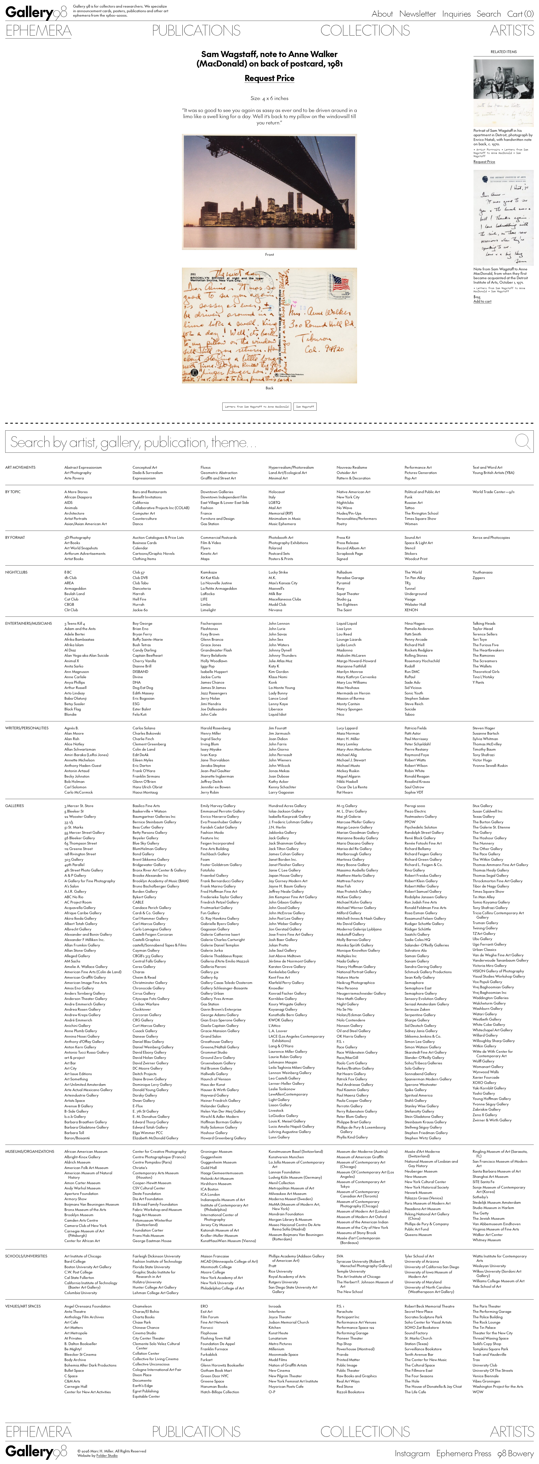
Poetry (342, 523)
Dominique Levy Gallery (152, 1084)
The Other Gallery (488, 848)
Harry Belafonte (214, 655)
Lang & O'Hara (281, 1045)
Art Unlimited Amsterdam (85, 1084)
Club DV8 (140, 577)
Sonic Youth (414, 692)
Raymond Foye (417, 754)
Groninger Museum (216, 1151)
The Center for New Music (426, 1359)
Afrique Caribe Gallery (82, 912)
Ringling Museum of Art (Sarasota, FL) (500, 1153)
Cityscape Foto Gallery (151, 998)
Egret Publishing (146, 1390)
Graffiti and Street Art (218, 477)
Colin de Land (144, 749)
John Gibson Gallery (285, 902)
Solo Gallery (415, 1068)
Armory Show (75, 1198)
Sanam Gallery (417, 961)
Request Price (270, 77)
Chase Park (142, 1322)
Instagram (412, 1453)
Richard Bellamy (418, 848)
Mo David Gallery (351, 923)
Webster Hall (415, 604)
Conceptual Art (145, 467)
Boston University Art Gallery (87, 1266)
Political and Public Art (422, 491)
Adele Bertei (74, 634)
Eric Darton (142, 765)
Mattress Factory (350, 880)
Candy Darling (144, 650)
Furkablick (209, 1354)
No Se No (344, 1009)
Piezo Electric (415, 811)
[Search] (269, 445)
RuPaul (410, 676)
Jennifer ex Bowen (216, 786)
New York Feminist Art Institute (293, 1381)
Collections (365, 30)
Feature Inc (210, 837)
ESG (136, 703)
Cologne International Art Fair (157, 1369)
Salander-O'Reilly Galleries (427, 945)
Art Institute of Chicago (82, 1255)
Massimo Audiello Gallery (357, 870)
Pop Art (410, 477)
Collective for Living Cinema (155, 1358)
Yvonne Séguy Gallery (491, 1103)
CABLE (138, 902)
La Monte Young (282, 687)
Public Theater (348, 1370)
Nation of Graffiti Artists (288, 1365)
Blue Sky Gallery (146, 843)
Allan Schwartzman (80, 749)
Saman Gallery (417, 955)
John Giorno (279, 749)
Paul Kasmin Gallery (353, 1089)
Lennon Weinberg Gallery (290, 1072)
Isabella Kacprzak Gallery (290, 816)
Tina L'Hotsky (483, 676)
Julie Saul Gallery (282, 950)
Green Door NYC (215, 1375)
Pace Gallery (347, 1046)
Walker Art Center (488, 1234)
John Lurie (277, 628)
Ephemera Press (463, 1453)
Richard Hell (414, 644)
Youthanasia (482, 572)
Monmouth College (216, 1266)
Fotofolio (208, 870)
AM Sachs (72, 961)
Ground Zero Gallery (218, 1057)
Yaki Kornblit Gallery (489, 1087)
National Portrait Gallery (356, 971)
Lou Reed (344, 634)
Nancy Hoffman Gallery (356, 966)
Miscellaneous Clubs (285, 599)
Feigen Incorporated (217, 843)
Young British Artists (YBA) (493, 472)
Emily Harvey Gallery (218, 805)
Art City (70, 1068)
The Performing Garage (492, 1311)
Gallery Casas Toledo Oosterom (226, 982)
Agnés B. (71, 727)
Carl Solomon (75, 786)
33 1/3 (68, 821)
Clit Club (71, 609)
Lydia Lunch (346, 644)
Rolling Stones (416, 655)
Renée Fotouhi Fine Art (423, 843)
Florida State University (151, 1266)
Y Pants (478, 682)
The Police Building (488, 1316)
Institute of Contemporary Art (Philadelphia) (224, 1207)
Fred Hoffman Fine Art (219, 891)
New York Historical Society (427, 1187)
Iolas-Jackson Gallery (286, 811)
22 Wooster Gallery (80, 816)
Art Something (76, 1078)
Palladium (344, 572)
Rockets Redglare (419, 650)
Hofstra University (147, 1281)
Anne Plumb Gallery (80, 1030)
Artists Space (74, 1100)
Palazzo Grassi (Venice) (424, 1197)
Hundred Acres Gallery (287, 805)
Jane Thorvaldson (215, 759)
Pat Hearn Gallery (351, 1073)
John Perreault (280, 754)
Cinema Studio (144, 1332)
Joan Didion (278, 738)
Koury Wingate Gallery (287, 1003)
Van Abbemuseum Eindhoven (497, 1223)
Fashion (207, 507)
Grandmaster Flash (216, 650)
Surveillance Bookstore (423, 1348)
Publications (196, 30)
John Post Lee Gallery (286, 918)
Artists (512, 30)
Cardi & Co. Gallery (149, 912)
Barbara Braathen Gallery (85, 1121)
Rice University (280, 1271)
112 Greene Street (78, 848)
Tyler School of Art (419, 1255)
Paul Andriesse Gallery (355, 1084)
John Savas (278, 634)
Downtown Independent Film (224, 496)
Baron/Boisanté (77, 1137)
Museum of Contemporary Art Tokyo (361, 1184)
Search (489, 13)
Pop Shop (344, 1343)
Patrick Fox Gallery (352, 1078)
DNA (137, 682)
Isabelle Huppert (214, 671)
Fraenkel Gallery (214, 875)
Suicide (410, 708)
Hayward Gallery (215, 1095)
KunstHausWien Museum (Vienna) (228, 1240)
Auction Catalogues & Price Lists (158, 537)
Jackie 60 (140, 609)
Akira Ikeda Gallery (80, 918)
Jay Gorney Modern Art (288, 880)
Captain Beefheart (148, 655)
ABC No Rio (73, 896)
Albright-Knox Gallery (82, 1156)
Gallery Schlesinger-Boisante (224, 987)
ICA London (210, 1194)
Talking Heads (484, 623)
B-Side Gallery (76, 1111)
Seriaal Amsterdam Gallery (427, 1003)
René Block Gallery (420, 837)
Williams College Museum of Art (498, 1280)
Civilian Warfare (146, 1003)
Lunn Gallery (279, 1137)
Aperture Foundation (81, 1193)
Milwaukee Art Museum (288, 1193)
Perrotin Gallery (350, 1105)
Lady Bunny (278, 692)
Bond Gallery (143, 853)
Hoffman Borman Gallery (221, 1121)
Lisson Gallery (280, 1104)
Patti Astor (413, 733)
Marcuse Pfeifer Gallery (356, 821)
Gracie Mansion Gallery (220, 1030)
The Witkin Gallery (488, 859)
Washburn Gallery (488, 1008)
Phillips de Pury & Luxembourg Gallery (361, 1129)
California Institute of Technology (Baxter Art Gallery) (90, 1285)
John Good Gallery (284, 907)
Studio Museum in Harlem (493, 1207)
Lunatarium (278, 1338)
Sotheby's (480, 1196)
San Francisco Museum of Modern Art (500, 1163)
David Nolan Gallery (149, 1057)
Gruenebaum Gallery (218, 1062)
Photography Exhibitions (288, 542)
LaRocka (208, 593)
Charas (138, 971)
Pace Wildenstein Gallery (357, 1052)
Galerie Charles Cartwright (223, 939)
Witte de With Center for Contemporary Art (493, 1053)
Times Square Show (420, 518)
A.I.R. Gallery (75, 891)
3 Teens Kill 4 (74, 623)
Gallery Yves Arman (217, 998)
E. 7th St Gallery (146, 1111)
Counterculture (145, 518)
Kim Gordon (279, 671)
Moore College (213, 1271)
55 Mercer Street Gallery (84, 832)
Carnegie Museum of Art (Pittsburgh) (84, 1233)
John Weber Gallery (285, 923)
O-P (272, 1391)
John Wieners (280, 759)
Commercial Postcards (219, 537)
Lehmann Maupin (283, 1062)
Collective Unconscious (151, 1364)
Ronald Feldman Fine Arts (425, 907)
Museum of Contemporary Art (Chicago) (361, 1164)
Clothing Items (144, 558)
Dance (138, 523)
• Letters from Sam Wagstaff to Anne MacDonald (501, 151)
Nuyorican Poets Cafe (286, 1386)
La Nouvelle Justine (216, 582)
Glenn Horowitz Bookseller (222, 1365)
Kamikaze (209, 572)
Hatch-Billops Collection (220, 1391)
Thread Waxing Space (491, 1338)
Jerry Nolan (210, 698)
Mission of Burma (350, 698)
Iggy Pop (208, 666)
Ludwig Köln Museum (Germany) (295, 1177)
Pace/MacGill (347, 1057)
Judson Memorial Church (289, 1322)
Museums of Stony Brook (356, 1232)
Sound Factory (416, 1332)
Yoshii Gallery (484, 1093)
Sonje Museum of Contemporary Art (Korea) (499, 1189)
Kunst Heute (278, 1332)
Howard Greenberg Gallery (223, 1137)
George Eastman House (152, 1240)
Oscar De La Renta (352, 786)
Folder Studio (107, 1455)
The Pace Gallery (486, 853)
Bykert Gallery (144, 896)
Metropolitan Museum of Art (291, 1187)
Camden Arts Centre (81, 1220)
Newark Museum (418, 1192)
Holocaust (277, 491)
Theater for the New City (493, 1332)
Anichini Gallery (77, 1025)
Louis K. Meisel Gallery (287, 1121)
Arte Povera (74, 477)
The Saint (344, 609)
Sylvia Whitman (485, 738)
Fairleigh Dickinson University (156, 1255)
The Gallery (482, 832)
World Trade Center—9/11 (493, 491)
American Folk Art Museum (86, 1167)
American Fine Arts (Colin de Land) (92, 971)
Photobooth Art (281, 537)
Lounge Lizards (349, 639)
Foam (205, 859)
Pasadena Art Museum (423, 1208)
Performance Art (418, 467)
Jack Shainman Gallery (287, 843)
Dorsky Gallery (145, 1095)
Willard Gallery (485, 1035)
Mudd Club (277, 604)
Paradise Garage (350, 577)
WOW (478, 1391)
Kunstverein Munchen (286, 1156)
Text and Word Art (487, 467)
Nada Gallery (348, 961)
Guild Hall (209, 1167)
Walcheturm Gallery (489, 1003)
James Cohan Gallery (286, 853)
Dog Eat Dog (143, 687)
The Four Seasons (419, 1375)
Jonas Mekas (279, 770)
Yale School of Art (487, 1286)
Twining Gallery (485, 927)
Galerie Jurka (212, 950)
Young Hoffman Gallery (492, 1098)
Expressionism (144, 477)
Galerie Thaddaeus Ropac (222, 955)
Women (411, 523)
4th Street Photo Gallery (83, 870)
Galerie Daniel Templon (220, 945)
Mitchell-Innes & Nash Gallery (361, 918)
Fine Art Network (214, 1322)
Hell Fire (139, 599)
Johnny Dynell (280, 650)
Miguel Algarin (348, 776)
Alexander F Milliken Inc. (84, 939)
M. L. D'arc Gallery (352, 811)
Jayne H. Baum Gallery (287, 886)
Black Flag (72, 708)
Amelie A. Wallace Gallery (86, 966)
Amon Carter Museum (82, 1182)
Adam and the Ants (80, 628)
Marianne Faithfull (351, 666)
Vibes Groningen (486, 1381)
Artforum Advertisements (84, 553)
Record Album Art (351, 547)
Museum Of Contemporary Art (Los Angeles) (365, 1174)
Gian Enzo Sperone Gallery (223, 1019)
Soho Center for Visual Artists (428, 1322)
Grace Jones (211, 644)
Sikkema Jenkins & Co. (423, 1036)
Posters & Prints (281, 558)
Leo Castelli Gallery (284, 1078)
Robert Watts (415, 759)
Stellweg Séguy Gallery (423, 1127)
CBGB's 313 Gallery (148, 955)
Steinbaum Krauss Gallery (426, 1121)
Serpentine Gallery (420, 1014)
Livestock (276, 1110)
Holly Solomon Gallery (219, 1127)
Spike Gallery (416, 1089)
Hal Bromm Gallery (216, 1068)
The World (413, 572)
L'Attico (274, 1025)
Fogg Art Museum (147, 1214)
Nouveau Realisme (352, 467)
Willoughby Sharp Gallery (494, 1040)
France (206, 513)
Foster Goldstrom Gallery (221, 864)
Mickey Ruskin (348, 770)
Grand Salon (211, 1036)
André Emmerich (78, 1019)
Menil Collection (282, 1182)
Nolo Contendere (351, 1019)
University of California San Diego (432, 1266)
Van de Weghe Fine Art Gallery (498, 954)
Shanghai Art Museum (490, 1176)
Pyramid (343, 582)
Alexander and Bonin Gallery (88, 934)
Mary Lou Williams (352, 682)
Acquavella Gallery (80, 907)
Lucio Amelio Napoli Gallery (291, 1126)
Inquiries (456, 13)
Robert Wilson (416, 765)
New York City (348, 496)
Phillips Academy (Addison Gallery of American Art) (296, 1258)
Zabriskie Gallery (487, 1109)
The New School (350, 1291)
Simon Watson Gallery (423, 1046)
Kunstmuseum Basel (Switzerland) (296, 1151)
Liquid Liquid (347, 623)
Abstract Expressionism (83, 467)
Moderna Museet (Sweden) (291, 1198)
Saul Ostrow (414, 786)
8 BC (68, 572)
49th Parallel (74, 864)
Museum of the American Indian (362, 1221)
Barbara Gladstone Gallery (86, 1127)
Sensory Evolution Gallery (426, 998)
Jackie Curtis (211, 676)
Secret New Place (419, 1311)
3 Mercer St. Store (78, 805)
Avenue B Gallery (78, 1105)
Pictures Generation (421, 472)
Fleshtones (209, 628)
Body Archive (75, 1359)
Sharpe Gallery (417, 1019)
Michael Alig (347, 754)
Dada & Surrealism (148, 472)
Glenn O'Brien (144, 781)
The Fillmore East (418, 1370)
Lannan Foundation (284, 1171)
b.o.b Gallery (75, 1116)
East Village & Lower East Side (225, 502)
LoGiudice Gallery (283, 1115)
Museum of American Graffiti (360, 1156)
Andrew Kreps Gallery (82, 1014)
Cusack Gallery (145, 1030)
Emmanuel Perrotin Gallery (223, 811)
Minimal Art (278, 477)
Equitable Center (146, 1396)
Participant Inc (348, 1316)
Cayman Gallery (146, 950)
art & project (74, 1057)
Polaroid (275, 547)
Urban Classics (484, 949)
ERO (204, 1306)
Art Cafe (71, 1322)
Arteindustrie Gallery (81, 1095)
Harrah (139, 593)
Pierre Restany (416, 749)
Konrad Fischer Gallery (287, 993)
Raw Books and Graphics (357, 1375)
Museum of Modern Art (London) (363, 1211)
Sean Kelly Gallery (420, 977)
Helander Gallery (215, 1105)
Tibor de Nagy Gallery (491, 886)
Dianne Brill (142, 666)
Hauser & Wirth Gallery (220, 1089)
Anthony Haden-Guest (82, 765)
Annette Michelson (79, 759)
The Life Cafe (415, 1391)
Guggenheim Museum (219, 1162)
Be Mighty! (73, 1348)
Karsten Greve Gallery (287, 966)
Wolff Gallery (483, 1061)
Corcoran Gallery (147, 1014)
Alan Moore (74, 733)
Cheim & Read (144, 977)
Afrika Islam (74, 644)
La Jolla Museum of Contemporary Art (296, 1164)
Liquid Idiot (277, 714)
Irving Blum (210, 743)
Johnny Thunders (282, 655)
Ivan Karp (209, 754)
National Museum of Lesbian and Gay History (431, 1163)
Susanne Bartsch (486, 733)
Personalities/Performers (357, 518)
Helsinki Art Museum (217, 1178)
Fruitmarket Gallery (217, 907)
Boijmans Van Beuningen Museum (91, 1204)
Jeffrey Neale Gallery (286, 891)
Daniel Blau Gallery (148, 1041)
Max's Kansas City (283, 582)
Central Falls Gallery (149, 961)
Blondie (70, 714)
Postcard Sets (279, 553)
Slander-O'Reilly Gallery (424, 1057)
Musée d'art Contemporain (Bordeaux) (358, 1240)
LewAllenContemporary (288, 1094)
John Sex (276, 639)
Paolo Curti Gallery (352, 1062)
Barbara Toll (74, 1132)
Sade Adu (412, 682)
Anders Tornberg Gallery (84, 993)
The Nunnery (483, 843)
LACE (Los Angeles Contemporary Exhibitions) (296, 1038)
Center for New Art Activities (87, 1391)
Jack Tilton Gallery (284, 848)
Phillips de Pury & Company (427, 1223)
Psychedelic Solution (421, 827)
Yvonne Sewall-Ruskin (490, 765)
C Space (71, 1375)
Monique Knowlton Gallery (358, 950)
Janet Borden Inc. (283, 859)
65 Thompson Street (80, 843)
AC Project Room (78, 902)
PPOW (410, 821)
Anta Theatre (75, 1311)
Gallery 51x (210, 971)
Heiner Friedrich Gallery (220, 1100)
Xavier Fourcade (486, 1077)
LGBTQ (274, 502)
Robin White (415, 770)
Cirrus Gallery (144, 993)
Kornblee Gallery (283, 998)
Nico (340, 714)
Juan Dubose (279, 776)
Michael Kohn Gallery (354, 902)
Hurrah (138, 604)
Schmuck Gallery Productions (428, 971)
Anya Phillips (74, 682)
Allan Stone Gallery (80, 950)
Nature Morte (348, 977)
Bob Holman (74, 781)
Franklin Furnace (214, 1348)
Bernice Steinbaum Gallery (154, 821)
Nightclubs (345, 502)
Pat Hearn (345, 792)
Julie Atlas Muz (280, 660)
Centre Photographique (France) (159, 1156)
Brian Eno (140, 628)
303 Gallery (73, 859)
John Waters (279, 644)
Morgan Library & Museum (290, 1219)
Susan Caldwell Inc (488, 811)
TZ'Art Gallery (484, 933)
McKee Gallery (349, 896)
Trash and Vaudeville (489, 1354)
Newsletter (417, 13)
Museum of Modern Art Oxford (362, 1216)
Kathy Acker (279, 781)
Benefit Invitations (147, 496)
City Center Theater (149, 1338)
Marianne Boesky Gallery (357, 837)
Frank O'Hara (144, 770)
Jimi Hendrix (211, 703)
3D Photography (77, 537)
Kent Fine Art (279, 977)
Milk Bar (275, 593)
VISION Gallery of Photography (498, 970)
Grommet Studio (214, 1052)
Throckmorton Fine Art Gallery (498, 880)
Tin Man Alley (484, 896)
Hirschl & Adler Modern (220, 1116)
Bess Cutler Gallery (148, 827)
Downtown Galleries (217, 491)
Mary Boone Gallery (353, 864)
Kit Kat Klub (210, 577)
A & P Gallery (75, 875)
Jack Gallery (279, 837)
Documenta (142, 1380)
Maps (205, 558)
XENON (411, 609)
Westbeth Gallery (487, 1019)
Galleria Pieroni (213, 966)
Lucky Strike (278, 572)
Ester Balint (142, 708)
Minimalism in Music (285, 518)
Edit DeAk (141, 754)
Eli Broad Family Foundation (155, 1204)
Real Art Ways (348, 1381)
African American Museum (86, 1151)
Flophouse (209, 1332)
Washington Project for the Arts (498, 1386)
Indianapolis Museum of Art (223, 1199)
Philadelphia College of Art (222, 1288)
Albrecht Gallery (77, 929)
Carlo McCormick (78, 792)
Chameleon (142, 1306)
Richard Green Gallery (423, 859)
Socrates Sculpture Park (423, 1316)
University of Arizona (422, 1261)
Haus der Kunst (213, 1084)
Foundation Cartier (148, 1230)
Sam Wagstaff (305, 406)
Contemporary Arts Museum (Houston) (156, 1175)
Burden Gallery (145, 891)
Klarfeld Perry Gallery (286, 982)
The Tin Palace (484, 1327)
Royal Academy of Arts (287, 1276)
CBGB (69, 604)
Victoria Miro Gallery (490, 965)
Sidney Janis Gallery (421, 1030)
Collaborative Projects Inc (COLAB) (161, 507)
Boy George (142, 623)
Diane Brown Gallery (150, 1078)
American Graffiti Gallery (85, 977)
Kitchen (275, 1327)
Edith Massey (143, 692)
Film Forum (210, 1316)
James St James (213, 687)
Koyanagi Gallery (283, 1009)
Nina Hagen (415, 623)
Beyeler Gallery (145, 837)
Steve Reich (414, 703)
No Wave (344, 507)
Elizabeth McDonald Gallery (155, 1137)
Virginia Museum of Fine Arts (496, 1229)
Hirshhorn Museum (216, 1183)
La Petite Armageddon (219, 588)
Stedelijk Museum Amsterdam (497, 1202)
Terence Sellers (485, 634)
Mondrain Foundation (286, 1213)
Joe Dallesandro (214, 708)
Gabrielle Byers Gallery (220, 923)
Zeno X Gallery (485, 1114)
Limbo (206, 604)
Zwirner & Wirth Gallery (492, 1119)
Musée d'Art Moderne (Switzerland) (422, 1153)
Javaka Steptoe (213, 765)
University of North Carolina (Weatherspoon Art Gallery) (429, 1289)
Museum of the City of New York (362, 1227)
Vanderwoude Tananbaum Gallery (500, 960)
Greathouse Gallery (217, 1041)
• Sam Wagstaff (498, 291)
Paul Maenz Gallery (352, 1095)
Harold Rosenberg (216, 727)
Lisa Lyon (344, 628)
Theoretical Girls (486, 671)
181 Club (70, 577)
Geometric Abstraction (219, 472)
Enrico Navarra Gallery (220, 816)
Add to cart (482, 301)
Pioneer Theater (350, 1338)
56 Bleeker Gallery (79, 837)
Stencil (410, 547)
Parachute (345, 1311)
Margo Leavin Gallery (354, 827)
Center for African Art (82, 1240)
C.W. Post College (78, 1271)
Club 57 (139, 572)
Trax (476, 1359)
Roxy (341, 588)
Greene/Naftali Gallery (220, 1046)
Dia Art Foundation (148, 1198)
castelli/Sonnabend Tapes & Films (160, 945)
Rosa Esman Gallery (421, 912)
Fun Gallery (210, 912)
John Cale (209, 714)
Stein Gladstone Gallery (424, 1116)
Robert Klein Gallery (421, 880)
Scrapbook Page (350, 553)
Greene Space (212, 1381)
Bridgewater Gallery (149, 864)
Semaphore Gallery (421, 993)
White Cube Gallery (489, 1024)
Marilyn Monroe (350, 671)
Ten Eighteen (347, 604)
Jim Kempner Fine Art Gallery (293, 896)
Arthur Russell (75, 687)
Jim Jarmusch (279, 733)
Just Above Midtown (285, 955)
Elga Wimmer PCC (148, 1132)
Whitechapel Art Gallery (492, 1029)
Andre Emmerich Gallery (84, 1003)
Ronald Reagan (417, 776)
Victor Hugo (482, 759)
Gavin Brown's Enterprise (221, 1009)
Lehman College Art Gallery (156, 1292)
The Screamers (485, 660)
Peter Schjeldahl (418, 743)
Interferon (277, 1311)
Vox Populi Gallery (487, 981)
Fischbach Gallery (215, 853)
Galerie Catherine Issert (220, 934)
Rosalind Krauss (417, 781)
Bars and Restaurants (150, 491)
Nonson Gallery (350, 1025)
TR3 (408, 582)
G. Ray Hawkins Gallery (220, 918)
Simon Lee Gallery (420, 1041)
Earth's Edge (143, 1385)
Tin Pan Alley (415, 577)
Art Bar (70, 1062)
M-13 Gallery (347, 805)
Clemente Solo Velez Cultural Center (156, 1346)
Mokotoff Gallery (350, 934)
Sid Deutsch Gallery (420, 1025)
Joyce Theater (280, 1316)
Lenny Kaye (278, 703)
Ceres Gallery (144, 966)
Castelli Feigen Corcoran (153, 934)
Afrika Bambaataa (79, 639)
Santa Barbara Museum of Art (497, 1171)
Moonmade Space (283, 1354)
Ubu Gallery (482, 938)
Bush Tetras (142, 644)
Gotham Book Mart (216, 1370)
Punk (408, 496)
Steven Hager (484, 727)
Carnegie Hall (75, 1386)
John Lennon (279, 623)
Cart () (520, 13)
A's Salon (71, 886)
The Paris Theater (487, 1306)
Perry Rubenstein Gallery (357, 1111)
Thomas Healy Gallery (491, 870)
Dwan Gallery (144, 1100)
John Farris (278, 743)
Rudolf (410, 666)
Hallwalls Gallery (214, 1073)
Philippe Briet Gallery (354, 1121)
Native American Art (353, 491)
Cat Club (71, 599)
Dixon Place (142, 1374)
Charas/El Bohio (146, 1311)
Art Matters (73, 1327)
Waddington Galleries (490, 997)
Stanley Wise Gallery (422, 1105)
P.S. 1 (340, 1041)
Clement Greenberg (149, 743)
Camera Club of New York (85, 1225)
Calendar (140, 547)
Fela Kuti (140, 714)
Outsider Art (347, 472)
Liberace (276, 708)
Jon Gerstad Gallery (285, 929)
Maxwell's (276, 588)
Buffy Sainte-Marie (148, 639)
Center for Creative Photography (159, 1151)
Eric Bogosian (144, 698)
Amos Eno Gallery (79, 987)
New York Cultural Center (425, 1181)
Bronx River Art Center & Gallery (159, 870)
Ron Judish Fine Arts (421, 902)
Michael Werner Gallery (356, 907)
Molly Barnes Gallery (354, 939)
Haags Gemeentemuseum (222, 1172)
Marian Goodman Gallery (358, 832)
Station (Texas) (416, 1343)
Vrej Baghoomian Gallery (493, 986)
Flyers (205, 547)
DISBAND (140, 671)
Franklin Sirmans (146, 776)
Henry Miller (211, 733)
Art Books (72, 542)
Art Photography (77, 472)
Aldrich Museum (77, 1162)
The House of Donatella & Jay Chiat (433, 1386)
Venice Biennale (486, 1375)
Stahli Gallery (416, 1100)
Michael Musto (348, 765)
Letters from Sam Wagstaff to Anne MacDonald (256, 406)
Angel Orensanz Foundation (87, 1306)
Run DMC (412, 671)
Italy (272, 496)
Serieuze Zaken (417, 1009)
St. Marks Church (418, 1338)
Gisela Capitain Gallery (220, 1025)
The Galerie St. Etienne (491, 827)
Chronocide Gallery (149, 987)
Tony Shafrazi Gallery (490, 907)
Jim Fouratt (278, 727)
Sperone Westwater (421, 1084)
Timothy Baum (484, 749)
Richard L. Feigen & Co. (424, 864)
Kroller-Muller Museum (219, 1235)
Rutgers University (283, 1281)
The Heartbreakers (488, 650)
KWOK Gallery (281, 1019)
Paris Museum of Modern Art (428, 1203)
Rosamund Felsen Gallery (425, 918)
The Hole (412, 1381)
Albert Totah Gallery (80, 923)
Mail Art (275, 507)
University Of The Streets (493, 1370)
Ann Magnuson (76, 671)
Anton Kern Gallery (80, 1046)
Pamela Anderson (419, 628)
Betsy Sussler (74, 703)
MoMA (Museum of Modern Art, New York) (294, 1206)
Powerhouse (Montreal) (356, 1348)
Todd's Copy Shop (487, 1343)
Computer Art (144, 513)
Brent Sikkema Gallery (151, 859)
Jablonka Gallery (282, 832)
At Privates (73, 1338)
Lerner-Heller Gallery (286, 1083)
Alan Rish (71, 738)
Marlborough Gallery (354, 853)
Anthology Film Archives (84, 1316)
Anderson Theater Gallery (85, 998)
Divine (138, 676)
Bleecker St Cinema (80, 1354)
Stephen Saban (417, 698)
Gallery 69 (209, 977)
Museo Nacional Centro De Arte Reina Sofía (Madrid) (295, 1227)
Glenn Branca (212, 639)
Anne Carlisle (75, 676)
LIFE (204, 599)
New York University (217, 1282)
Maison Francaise (215, 1255)
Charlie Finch (143, 738)
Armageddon (75, 588)
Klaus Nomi (278, 676)
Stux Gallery (482, 805)
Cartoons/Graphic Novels (154, 553)
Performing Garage (352, 1332)
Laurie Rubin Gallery (285, 1056)
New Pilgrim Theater (285, 1375)
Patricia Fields (416, 727)
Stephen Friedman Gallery (426, 1132)
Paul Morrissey (416, 738)
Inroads (275, 1306)
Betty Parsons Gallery (150, 832)
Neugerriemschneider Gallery (361, 993)
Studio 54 (344, 599)
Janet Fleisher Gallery (286, 864)
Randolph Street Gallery (424, 832)
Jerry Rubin (210, 792)
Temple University (351, 1271)
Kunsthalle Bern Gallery (288, 1014)
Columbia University (80, 1292)
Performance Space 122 (355, 1327)
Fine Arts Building (215, 848)
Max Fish (344, 886)
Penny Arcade (416, 639)
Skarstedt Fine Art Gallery (426, 1052)
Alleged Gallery (77, 955)
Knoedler (276, 987)
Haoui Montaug (145, 792)
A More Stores (76, 491)
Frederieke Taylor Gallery (222, 896)
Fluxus (206, 467)
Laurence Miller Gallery (288, 1051)
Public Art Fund (417, 1229)
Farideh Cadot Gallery (219, 827)
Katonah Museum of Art (220, 1230)
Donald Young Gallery (150, 1089)
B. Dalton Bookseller (80, 1343)
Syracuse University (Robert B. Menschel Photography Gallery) (364, 1263)
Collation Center (146, 1353)
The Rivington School (421, 513)
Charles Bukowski (147, 733)
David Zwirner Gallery (150, 1062)
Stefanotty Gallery (419, 1111)
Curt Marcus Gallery (149, 1025)
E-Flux (138, 1105)
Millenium (276, 1348)
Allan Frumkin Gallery (82, 945)
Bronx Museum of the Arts (85, 1209)
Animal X (71, 660)
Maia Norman (348, 733)
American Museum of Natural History (88, 1175)
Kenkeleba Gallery (284, 971)
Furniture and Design (218, 518)
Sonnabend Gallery (420, 1073)
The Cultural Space (420, 1365)
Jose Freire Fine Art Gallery (291, 934)
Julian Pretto (278, 945)
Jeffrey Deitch (212, 781)
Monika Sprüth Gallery (355, 945)
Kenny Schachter (282, 786)
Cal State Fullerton (79, 1277)
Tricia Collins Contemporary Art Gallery (498, 915)
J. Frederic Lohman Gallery (291, 821)
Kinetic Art (209, 553)
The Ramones (484, 655)
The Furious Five (486, 644)
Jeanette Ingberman (217, 776)
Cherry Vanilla (144, 660)
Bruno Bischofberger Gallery (156, 886)
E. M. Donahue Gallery (151, 1116)
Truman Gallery (485, 922)
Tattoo (410, 507)
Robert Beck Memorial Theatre (430, 1306)
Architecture (74, 513)
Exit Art (206, 1311)
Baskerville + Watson (150, 811)
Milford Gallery (349, 912)
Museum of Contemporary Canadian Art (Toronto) (358, 1193)
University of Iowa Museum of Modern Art (428, 1274)
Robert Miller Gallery (422, 886)
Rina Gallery (415, 870)
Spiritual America (418, 1095)
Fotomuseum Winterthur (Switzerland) (152, 1222)
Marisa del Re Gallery (354, 848)
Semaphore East (418, 987)
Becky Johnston (76, 776)
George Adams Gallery (220, 1014)
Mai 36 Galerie (349, 816)
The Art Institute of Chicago (358, 1276)
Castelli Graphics (146, 939)
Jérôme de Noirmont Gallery (292, 961)
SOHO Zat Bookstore (422, 1327)
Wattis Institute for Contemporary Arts (500, 1258)
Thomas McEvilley (487, 743)
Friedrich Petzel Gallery (220, 902)
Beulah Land (74, 593)
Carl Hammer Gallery (150, 918)
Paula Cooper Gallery (354, 1100)
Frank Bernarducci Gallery (222, 880)
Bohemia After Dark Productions (90, 1365)
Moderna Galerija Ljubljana (359, 929)
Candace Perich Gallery (152, 907)
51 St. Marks (73, 827)
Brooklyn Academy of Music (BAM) (161, 880)
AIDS (68, 502)
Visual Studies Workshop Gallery (499, 976)
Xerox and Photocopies (491, 537)
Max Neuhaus (348, 687)
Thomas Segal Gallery (490, 875)
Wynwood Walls (486, 1071)
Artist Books (73, 558)
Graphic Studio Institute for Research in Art (154, 1274)
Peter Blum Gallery (352, 1116)
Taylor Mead (483, 628)
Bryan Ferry (142, 634)
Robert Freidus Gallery (423, 875)
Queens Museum (418, 1234)
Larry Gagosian (281, 792)
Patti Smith (413, 634)
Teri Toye (480, 639)
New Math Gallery (352, 998)
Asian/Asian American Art (85, 523)
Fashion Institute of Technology (157, 1261)
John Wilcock (279, 765)
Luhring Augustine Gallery (290, 1131)
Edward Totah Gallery (150, 1127)
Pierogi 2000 (415, 805)
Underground (416, 593)
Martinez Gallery (350, 859)
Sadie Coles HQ (417, 939)
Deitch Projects (144, 1073)
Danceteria (142, 588)
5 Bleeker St (74, 811)
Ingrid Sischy (211, 738)
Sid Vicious (413, 687)
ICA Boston (210, 1189)
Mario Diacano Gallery (355, 843)
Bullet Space (74, 1370)
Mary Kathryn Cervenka (356, 676)
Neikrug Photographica (356, 982)
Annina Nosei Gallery (82, 1036)
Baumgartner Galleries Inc (154, 816)
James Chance (212, 682)
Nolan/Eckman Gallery (356, 1014)
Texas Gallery (484, 816)
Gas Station (210, 523)
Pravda (342, 1354)
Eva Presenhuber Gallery (221, 821)
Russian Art (414, 502)
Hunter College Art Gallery (154, 1287)
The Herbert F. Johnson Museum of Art (365, 1284)
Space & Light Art (419, 542)
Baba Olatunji (75, 698)
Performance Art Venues (356, 1322)
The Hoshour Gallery (490, 837)
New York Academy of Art (222, 1277)
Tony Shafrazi (484, 754)
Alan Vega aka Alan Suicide (86, 655)
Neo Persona (347, 987)
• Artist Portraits (488, 149)
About (382, 13)
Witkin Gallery (484, 1045)
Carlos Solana (144, 727)
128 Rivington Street (80, 853)
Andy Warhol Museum (82, 1187)
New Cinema (279, 1370)
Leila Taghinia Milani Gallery (292, 1067)
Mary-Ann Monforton (354, 749)
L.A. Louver (278, 1030)
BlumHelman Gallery (150, 848)
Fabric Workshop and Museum (157, 1209)
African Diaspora (78, 496)
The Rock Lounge (486, 1322)
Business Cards (145, 542)
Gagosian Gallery (215, 929)
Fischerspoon (211, 623)
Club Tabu (140, 582)
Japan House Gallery (286, 875)
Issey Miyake (211, 749)
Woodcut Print (416, 558)
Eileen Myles (143, 759)
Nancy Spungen (350, 708)
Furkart (206, 1359)
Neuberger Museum (421, 1171)
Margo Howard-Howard (356, 660)
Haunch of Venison (216, 1078)
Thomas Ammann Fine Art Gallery (500, 864)
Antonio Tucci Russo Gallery (86, 1052)
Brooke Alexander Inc (150, 875)
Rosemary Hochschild (422, 660)
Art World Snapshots (81, 547)
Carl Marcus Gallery (149, 923)
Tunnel (410, 588)
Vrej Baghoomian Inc (490, 992)
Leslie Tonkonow (282, 1088)
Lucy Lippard (347, 727)
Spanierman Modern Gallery (428, 1078)
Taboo (410, 714)
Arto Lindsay (74, 692)
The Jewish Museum (489, 1218)
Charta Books (144, 1316)
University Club (485, 1365)
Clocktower (142, 1009)
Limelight (208, 609)
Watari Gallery (485, 1013)
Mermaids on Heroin (353, 692)
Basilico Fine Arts (146, 805)
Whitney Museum (487, 1239)
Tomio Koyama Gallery (491, 902)
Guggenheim (211, 1156)
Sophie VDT (414, 792)
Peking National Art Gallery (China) (427, 1216)
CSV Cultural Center (149, 1187)
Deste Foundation (147, 1193)
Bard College (75, 1261)
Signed (342, 558)
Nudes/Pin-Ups (349, 513)
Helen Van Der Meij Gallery (223, 1111)
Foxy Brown (210, 634)
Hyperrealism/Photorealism (291, 467)
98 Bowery (515, 1453)
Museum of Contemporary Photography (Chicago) (358, 1203)
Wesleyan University (489, 1265)
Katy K (274, 666)
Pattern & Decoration (354, 477)
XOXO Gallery (484, 1082)
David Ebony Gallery (149, 1052)
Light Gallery (279, 1099)
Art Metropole (75, 1332)
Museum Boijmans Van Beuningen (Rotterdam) (296, 1236)
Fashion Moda (212, 832)
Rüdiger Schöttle (418, 929)
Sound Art (413, 537)
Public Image (347, 1365)
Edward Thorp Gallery (151, 1121)
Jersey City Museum (217, 1224)
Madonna (344, 650)
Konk (273, 682)
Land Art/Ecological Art (288, 472)
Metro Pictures (280, 1343)
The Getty (481, 1213)
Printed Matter (348, 1359)
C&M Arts (72, 1381)
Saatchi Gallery (417, 934)
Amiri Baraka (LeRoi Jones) (86, 754)
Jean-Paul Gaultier (216, 770)
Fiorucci (207, 1327)
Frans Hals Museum (148, 1235)
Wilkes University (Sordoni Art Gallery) (497, 1273)
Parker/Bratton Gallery (355, 1068)
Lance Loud (278, 698)
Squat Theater (348, 593)
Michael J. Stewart (351, 759)
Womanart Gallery (488, 1066)
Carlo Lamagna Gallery (152, 929)
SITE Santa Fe (484, 1181)
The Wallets (482, 666)
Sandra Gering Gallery (423, 966)
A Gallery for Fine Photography (89, 880)
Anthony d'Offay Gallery (84, 1041)
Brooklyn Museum (78, 1214)
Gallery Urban (212, 993)
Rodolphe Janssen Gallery (426, 896)
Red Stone (345, 1386)
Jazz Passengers (214, 692)
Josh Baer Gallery (283, 939)
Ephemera (38, 30)
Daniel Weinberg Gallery (153, 1046)
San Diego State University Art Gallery (293, 1289)
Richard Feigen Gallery (423, 853)
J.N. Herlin (277, 827)
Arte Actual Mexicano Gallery (88, 1089)
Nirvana (275, 609)
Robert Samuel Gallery (423, 891)
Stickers (411, 553)
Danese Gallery (145, 1036)
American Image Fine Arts (85, 982)
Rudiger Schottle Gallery (424, 923)
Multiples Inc (347, 955)
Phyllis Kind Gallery (352, 1137)
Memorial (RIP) (281, 513)
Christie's (140, 1167)
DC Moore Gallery (148, 1068)
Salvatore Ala (416, 950)
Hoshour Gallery (214, 1132)
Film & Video (211, 542)
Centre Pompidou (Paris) (152, 1162)
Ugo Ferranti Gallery (489, 944)
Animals (70, 507)
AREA (69, 582)
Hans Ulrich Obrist (147, 786)
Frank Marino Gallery (218, 886)
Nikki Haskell (347, 781)
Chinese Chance (146, 1327)
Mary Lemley (347, 743)
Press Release (348, 542)
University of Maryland (423, 1281)
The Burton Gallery (488, 821)
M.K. (272, 577)
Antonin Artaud (76, 770)
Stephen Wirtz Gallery (423, 1137)
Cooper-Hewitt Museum (152, 1182)
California (141, 502)
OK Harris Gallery (351, 1036)
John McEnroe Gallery (287, 912)
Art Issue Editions (78, 1073)
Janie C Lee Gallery (285, 870)
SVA (340, 1255)
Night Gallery (348, 1003)
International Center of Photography (219, 1217)
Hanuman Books (214, 1386)
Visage (410, 599)
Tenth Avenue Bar (419, 1354)
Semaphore (414, 982)
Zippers (479, 577)
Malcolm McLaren (351, 655)
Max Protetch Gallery (354, 891)
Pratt (272, 1265)
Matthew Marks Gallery (356, 875)
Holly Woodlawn (214, 660)
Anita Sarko (73, 666)
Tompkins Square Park (490, 1348)
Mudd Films (278, 1359)
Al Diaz (70, 650)
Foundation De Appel (218, 1343)
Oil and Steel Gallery (354, 1030)
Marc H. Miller (348, 738)
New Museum (416, 1176)
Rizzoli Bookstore (350, 1391)
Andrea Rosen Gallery (82, 1009)
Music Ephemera (282, 523)
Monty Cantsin (348, 703)
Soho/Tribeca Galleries (423, 1062)
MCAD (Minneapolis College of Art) (229, 1261)
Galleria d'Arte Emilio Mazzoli (225, 961)
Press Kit (343, 537)
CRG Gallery (143, 1019)
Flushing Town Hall (215, 1338)
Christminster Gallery (150, 982)
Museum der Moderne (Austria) (362, 1151)
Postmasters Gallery (421, 816)
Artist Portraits (75, 518)
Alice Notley (74, 743)
